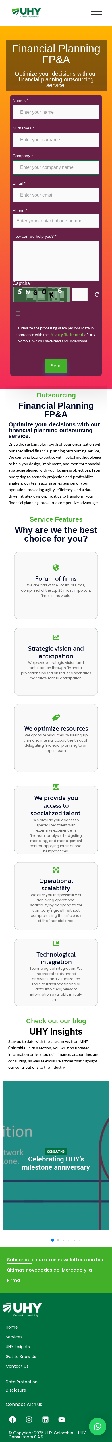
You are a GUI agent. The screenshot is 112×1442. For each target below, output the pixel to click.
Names (20, 100)
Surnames (23, 128)
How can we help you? (34, 236)
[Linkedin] (45, 1419)
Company (23, 155)
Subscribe (19, 1259)
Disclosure (16, 1390)
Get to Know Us (21, 1356)
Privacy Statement (66, 335)
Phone (20, 210)
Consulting (56, 1151)
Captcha (23, 283)
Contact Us (17, 1366)
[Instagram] (29, 1419)
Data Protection (22, 1382)
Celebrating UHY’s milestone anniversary (56, 1163)
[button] (52, 1240)
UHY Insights (18, 1347)
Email (19, 183)
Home (12, 1327)
